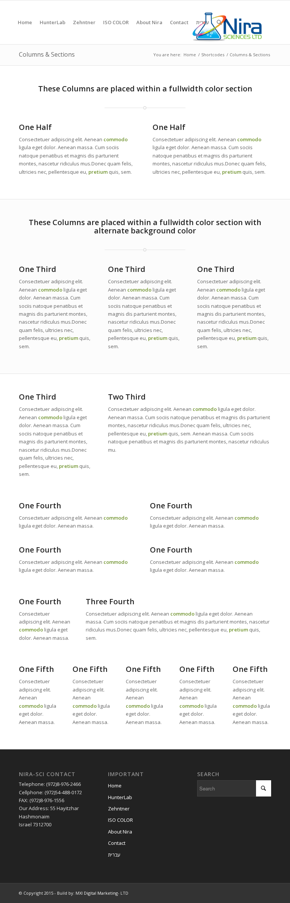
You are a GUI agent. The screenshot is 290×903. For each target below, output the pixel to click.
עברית (114, 854)
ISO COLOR (120, 820)
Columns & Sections (47, 54)
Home (190, 54)
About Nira (120, 831)
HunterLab (120, 797)
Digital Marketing (101, 893)
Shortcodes (212, 54)
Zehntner (119, 808)
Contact (116, 843)
